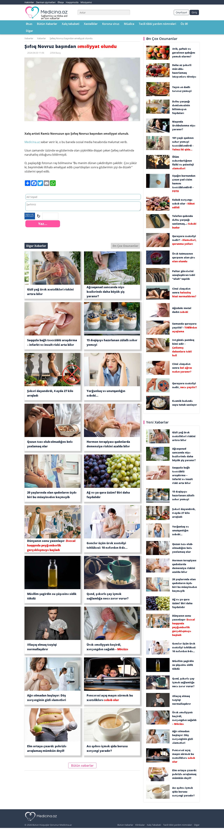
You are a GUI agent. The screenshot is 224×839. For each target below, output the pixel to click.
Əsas (29, 24)
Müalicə (129, 24)
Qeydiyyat (181, 12)
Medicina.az (32, 142)
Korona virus (110, 24)
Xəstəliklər (91, 24)
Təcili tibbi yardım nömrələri (157, 24)
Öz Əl (184, 24)
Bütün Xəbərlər (47, 24)
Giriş (194, 12)
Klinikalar (140, 824)
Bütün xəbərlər (82, 765)
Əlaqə (61, 2)
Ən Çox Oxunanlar (125, 246)
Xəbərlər (28, 38)
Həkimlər (29, 2)
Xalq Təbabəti (154, 824)
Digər (29, 31)
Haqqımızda (72, 2)
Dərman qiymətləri (45, 2)
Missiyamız (86, 2)
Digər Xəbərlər (36, 246)
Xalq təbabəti (70, 24)
